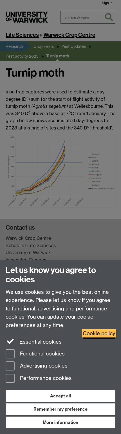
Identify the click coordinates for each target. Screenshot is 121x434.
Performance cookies (45, 378)
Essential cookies (40, 342)
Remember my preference (60, 409)
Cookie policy (99, 333)
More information (60, 422)
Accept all (60, 396)
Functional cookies (42, 353)
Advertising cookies (43, 366)
